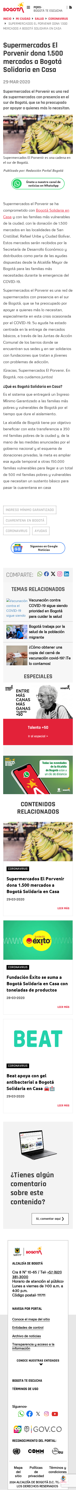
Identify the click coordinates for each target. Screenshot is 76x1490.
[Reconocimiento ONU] (16, 1451)
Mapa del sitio (18, 1471)
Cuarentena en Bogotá (25, 520)
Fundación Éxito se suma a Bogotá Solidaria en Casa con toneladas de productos (37, 983)
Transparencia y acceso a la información (33, 1346)
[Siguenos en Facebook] (21, 1414)
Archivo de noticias (26, 1336)
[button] (40, 575)
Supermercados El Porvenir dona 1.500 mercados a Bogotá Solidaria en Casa (35, 885)
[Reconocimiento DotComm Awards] (35, 1451)
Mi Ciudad (23, 19)
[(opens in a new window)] (59, 575)
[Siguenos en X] (38, 1414)
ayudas (41, 530)
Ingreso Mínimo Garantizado (30, 509)
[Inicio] (13, 7)
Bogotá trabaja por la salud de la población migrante (47, 631)
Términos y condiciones (58, 1469)
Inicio (7, 19)
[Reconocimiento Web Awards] (57, 1451)
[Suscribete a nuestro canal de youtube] (55, 1414)
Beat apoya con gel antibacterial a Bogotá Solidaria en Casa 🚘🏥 (31, 1082)
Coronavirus (58, 19)
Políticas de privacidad (36, 1471)
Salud (39, 19)
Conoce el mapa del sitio (31, 1319)
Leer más (63, 908)
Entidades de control (27, 1327)
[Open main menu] (28, 7)
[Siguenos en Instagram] (46, 1414)
